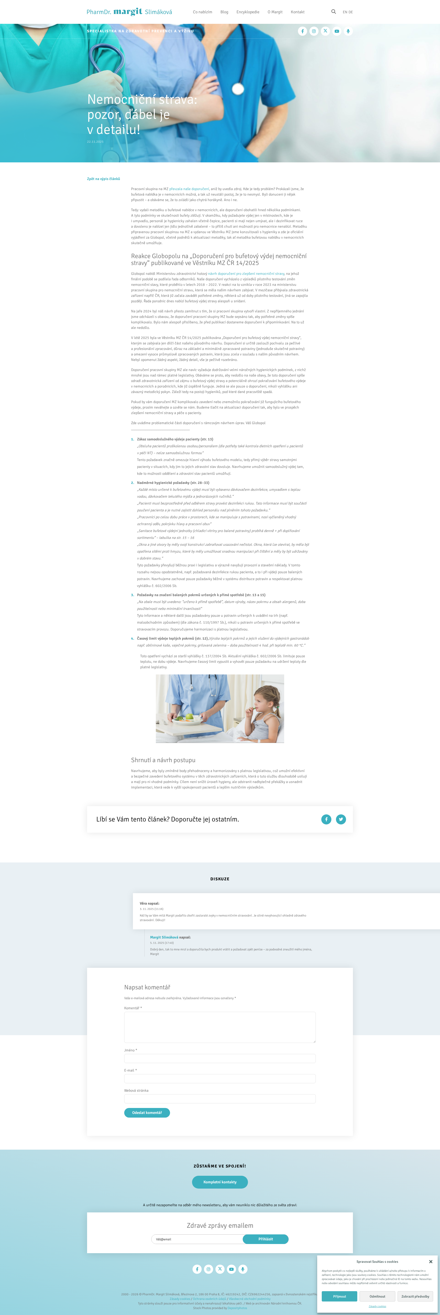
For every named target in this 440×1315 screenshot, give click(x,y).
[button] (431, 1261)
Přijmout (339, 1296)
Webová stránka (136, 1090)
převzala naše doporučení (189, 189)
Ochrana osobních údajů (209, 1299)
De (351, 12)
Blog (224, 11)
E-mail (130, 1070)
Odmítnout (377, 1296)
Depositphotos (237, 1308)
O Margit (275, 11)
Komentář (133, 1008)
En (345, 12)
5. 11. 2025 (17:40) (162, 943)
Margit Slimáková (164, 937)
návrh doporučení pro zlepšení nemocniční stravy (246, 273)
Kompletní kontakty (220, 1182)
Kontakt (298, 11)
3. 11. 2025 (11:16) (151, 909)
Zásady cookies (377, 1306)
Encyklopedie (247, 11)
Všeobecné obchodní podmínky (249, 1299)
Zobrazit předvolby (415, 1296)
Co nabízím (202, 11)
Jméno (130, 1050)
